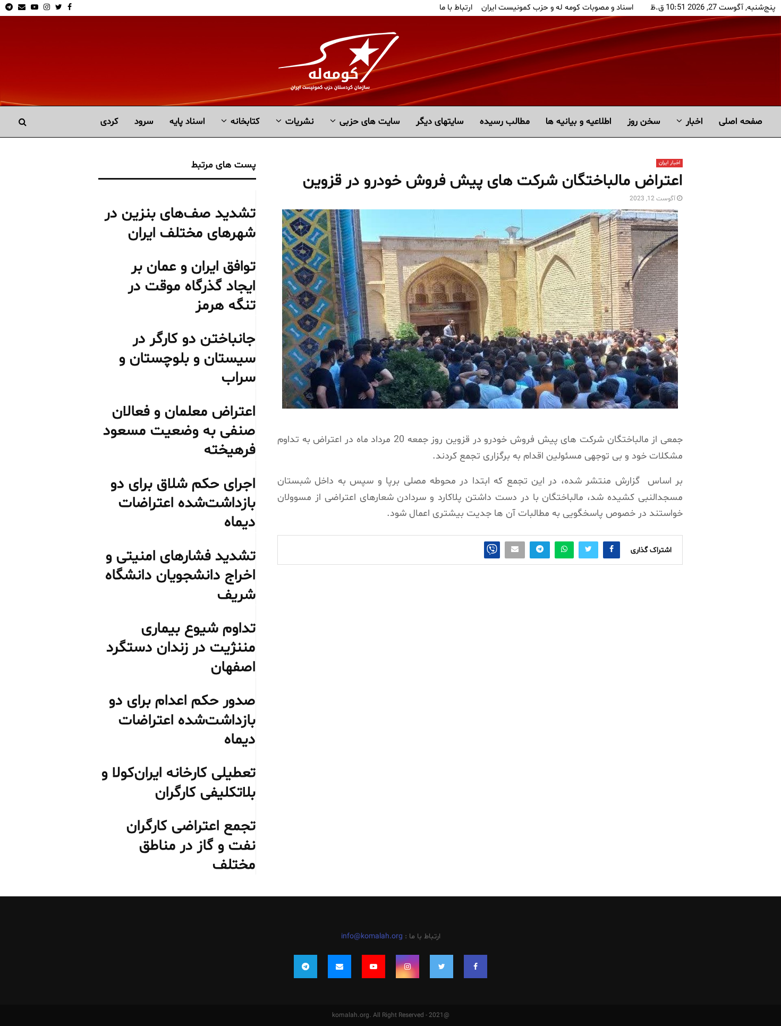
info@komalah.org (372, 936)
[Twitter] (441, 966)
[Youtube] (373, 966)
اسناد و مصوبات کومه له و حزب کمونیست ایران (557, 7)
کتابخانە (245, 121)
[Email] (339, 966)
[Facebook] (475, 966)
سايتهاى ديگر (440, 121)
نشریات (299, 121)
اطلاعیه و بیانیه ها (579, 121)
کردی (109, 121)
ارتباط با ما (455, 7)
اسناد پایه (187, 121)
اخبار (694, 121)
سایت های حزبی (369, 121)
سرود (144, 121)
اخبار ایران (669, 162)
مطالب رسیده (505, 121)
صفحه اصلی (740, 121)
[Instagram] (407, 966)
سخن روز (643, 121)
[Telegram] (305, 966)
